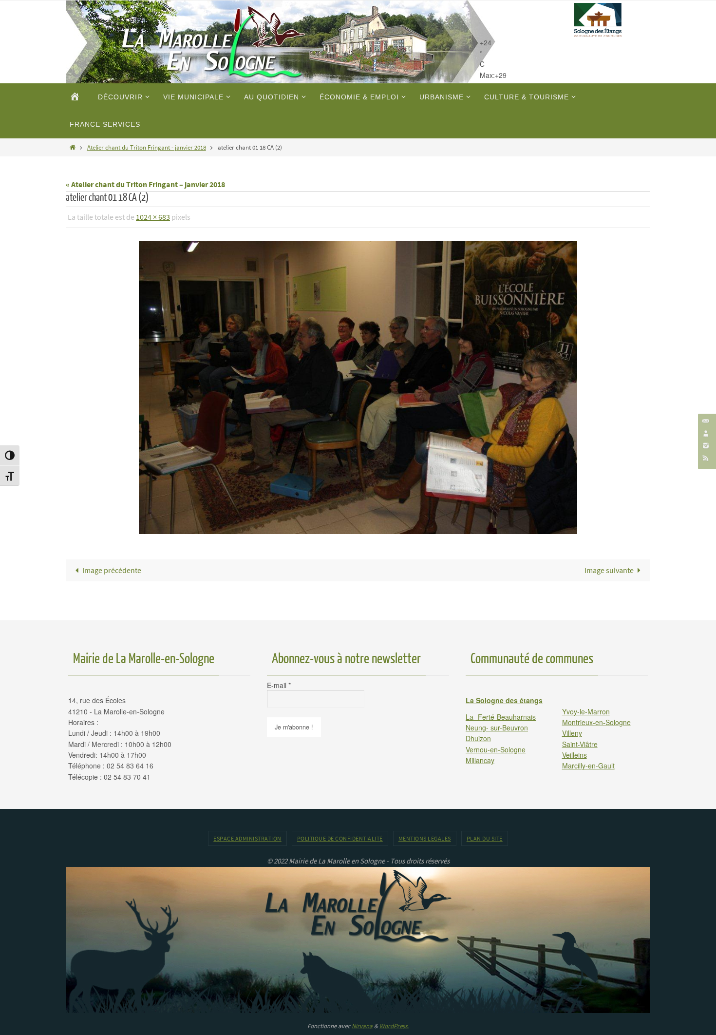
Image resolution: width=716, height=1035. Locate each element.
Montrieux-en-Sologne (596, 722)
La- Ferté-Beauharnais (501, 717)
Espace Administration (247, 838)
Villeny (572, 733)
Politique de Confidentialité (340, 838)
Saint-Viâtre (580, 744)
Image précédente (111, 570)
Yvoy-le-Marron (586, 711)
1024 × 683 (153, 217)
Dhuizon (478, 738)
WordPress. (394, 1026)
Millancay (480, 760)
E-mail (279, 685)
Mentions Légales (424, 838)
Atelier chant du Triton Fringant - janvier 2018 (146, 147)
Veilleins (574, 755)
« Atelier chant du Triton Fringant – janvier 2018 (145, 184)
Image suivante (609, 570)
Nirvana (362, 1026)
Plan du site (485, 838)
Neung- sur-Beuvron (497, 727)
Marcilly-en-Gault (588, 765)
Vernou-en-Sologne (496, 749)
